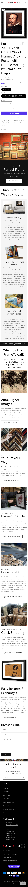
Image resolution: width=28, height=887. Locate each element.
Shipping (2, 79)
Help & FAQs (6, 798)
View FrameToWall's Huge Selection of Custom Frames (14, 344)
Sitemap (5, 813)
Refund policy (23, 878)
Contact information (14, 883)
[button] (2, 2)
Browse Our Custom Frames (11, 480)
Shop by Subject (10, 833)
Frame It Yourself (10, 837)
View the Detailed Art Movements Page (13, 653)
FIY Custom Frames (14, 180)
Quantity (3, 100)
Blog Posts (9, 822)
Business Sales (6, 795)
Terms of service (14, 881)
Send (6, 754)
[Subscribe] (23, 778)
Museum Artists (10, 827)
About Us (5, 788)
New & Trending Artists (12, 825)
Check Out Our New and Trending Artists (13, 596)
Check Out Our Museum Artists (12, 536)
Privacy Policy (6, 806)
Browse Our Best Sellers (10, 422)
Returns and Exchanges (10, 717)
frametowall (7, 878)
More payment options (14, 117)
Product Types (10, 839)
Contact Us (6, 791)
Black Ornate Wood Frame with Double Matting (14, 96)
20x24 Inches (6, 89)
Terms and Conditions (8, 809)
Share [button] (4, 129)
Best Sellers (9, 829)
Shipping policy (22, 881)
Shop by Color (10, 835)
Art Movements (10, 831)
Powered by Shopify (15, 878)
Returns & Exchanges (8, 802)
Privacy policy (7, 881)
